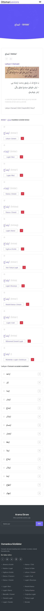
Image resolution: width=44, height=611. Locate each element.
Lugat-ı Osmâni (7, 602)
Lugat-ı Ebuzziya (11, 286)
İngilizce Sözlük (11, 249)
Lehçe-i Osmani (12, 64)
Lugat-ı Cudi (10, 323)
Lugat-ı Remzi (10, 231)
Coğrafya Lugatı (30, 594)
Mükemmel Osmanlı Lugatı (14, 341)
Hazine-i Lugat (7, 568)
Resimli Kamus (29, 586)
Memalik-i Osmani (8, 594)
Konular (27, 602)
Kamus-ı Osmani (11, 194)
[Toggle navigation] (40, 2)
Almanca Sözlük (8, 564)
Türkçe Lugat (29, 598)
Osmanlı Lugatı (7, 598)
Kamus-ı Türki (29, 564)
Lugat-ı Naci (11, 157)
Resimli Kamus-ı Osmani (13, 304)
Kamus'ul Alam (29, 568)
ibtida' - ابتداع (6, 120)
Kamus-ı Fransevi (8, 576)
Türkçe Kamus (29, 590)
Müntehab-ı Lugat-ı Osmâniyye (16, 360)
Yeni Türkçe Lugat (12, 267)
